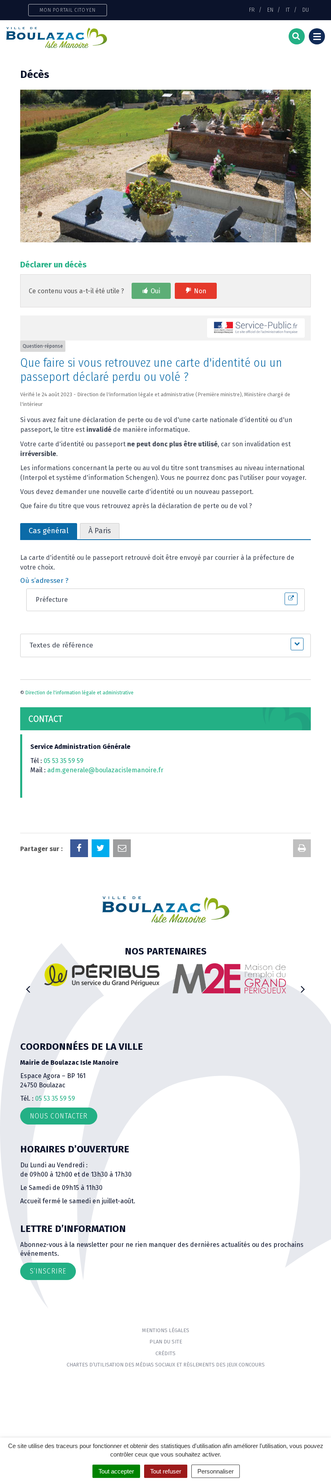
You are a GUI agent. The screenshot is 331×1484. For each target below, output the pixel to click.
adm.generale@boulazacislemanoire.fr (105, 770)
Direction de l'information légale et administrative (79, 693)
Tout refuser (165, 1471)
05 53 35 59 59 (64, 761)
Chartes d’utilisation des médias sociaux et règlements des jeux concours (166, 1365)
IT (288, 9)
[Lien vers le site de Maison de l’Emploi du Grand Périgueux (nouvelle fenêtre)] (229, 978)
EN (270, 9)
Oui (155, 291)
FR (252, 9)
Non (200, 291)
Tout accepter (116, 1471)
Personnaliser (215, 1471)
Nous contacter (59, 1116)
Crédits (165, 1353)
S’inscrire (48, 1271)
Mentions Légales (165, 1330)
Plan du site (165, 1342)
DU (305, 9)
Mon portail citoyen (68, 10)
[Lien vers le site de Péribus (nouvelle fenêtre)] (101, 974)
